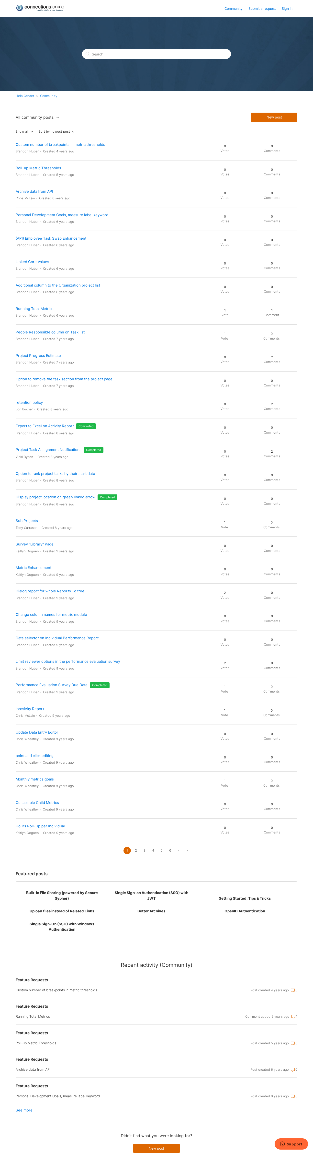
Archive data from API (34, 191)
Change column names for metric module (51, 614)
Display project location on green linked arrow (55, 497)
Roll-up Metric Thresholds (38, 168)
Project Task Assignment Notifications (48, 449)
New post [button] (274, 117)
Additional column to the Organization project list (58, 285)
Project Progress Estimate (38, 355)
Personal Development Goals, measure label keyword (62, 215)
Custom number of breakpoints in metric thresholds (60, 144)
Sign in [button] (287, 8)
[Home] (40, 10)
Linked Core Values (32, 261)
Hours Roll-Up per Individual (40, 826)
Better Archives (151, 911)
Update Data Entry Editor (37, 732)
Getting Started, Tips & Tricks (245, 898)
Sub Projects (27, 520)
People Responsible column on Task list (50, 332)
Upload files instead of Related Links (62, 911)
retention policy (29, 402)
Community (233, 8)
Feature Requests (32, 979)
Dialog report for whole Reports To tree (50, 591)
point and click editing (35, 755)
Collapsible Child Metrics (37, 802)
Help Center (25, 96)
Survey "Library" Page (35, 544)
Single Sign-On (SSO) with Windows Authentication (62, 927)
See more (24, 1110)
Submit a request (262, 8)
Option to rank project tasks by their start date (55, 473)
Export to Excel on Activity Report (45, 426)
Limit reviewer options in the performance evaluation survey (68, 661)
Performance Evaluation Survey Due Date (52, 685)
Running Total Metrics (35, 308)
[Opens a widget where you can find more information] (291, 1144)
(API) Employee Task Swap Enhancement (51, 238)
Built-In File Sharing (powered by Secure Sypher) (62, 895)
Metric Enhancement (33, 567)
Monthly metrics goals (35, 779)
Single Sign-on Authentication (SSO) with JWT (151, 895)
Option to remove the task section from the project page (64, 379)
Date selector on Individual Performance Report (57, 638)
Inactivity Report (30, 708)
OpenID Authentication (244, 911)
